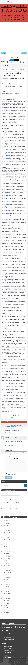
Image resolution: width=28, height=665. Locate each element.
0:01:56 (5, 144)
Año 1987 (6, 612)
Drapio (6, 437)
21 (16, 505)
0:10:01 (5, 289)
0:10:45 (5, 309)
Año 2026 (7, 520)
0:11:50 (5, 335)
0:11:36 (5, 329)
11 (7, 502)
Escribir (7, 454)
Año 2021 (7, 532)
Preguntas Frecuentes (9, 650)
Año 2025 (7, 523)
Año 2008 (7, 563)
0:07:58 (5, 245)
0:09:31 (5, 277)
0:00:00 (5, 101)
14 (16, 502)
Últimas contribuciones (9, 639)
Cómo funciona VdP (8, 652)
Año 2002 (7, 577)
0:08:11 (5, 249)
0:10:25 (5, 300)
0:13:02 (5, 364)
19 (10, 505)
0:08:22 (5, 252)
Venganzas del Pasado (6, 1)
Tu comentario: (8, 450)
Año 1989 (7, 607)
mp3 (6, 69)
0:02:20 (5, 152)
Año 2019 (7, 537)
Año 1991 (6, 603)
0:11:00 (5, 315)
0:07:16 (5, 233)
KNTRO (15, 95)
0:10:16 (5, 295)
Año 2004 (7, 572)
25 (7, 508)
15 (18, 502)
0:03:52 (5, 179)
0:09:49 (5, 285)
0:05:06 (5, 198)
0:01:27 (5, 134)
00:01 (21, 86)
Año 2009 (7, 560)
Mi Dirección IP (7, 661)
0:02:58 (5, 164)
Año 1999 (7, 584)
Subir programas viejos (9, 637)
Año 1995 (7, 593)
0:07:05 (5, 230)
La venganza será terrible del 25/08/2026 (13, 627)
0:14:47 (5, 410)
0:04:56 (5, 195)
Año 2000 (7, 582)
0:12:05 (5, 343)
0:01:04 (5, 124)
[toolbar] (16, 453)
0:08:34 (5, 256)
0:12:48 (5, 358)
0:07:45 (5, 240)
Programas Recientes (9, 633)
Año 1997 (6, 589)
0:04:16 (5, 185)
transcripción (22, 69)
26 (10, 508)
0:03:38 (5, 176)
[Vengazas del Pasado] (14, 11)
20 (13, 505)
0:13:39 (5, 379)
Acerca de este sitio (8, 646)
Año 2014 (7, 549)
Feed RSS (6, 635)
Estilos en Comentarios (9, 654)
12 (10, 502)
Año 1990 (6, 605)
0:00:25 (5, 110)
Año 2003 (7, 575)
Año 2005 (7, 570)
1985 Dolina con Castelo (12, 62)
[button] (26, 1)
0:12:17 (5, 347)
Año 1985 (6, 617)
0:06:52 (5, 227)
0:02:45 (5, 158)
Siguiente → (24, 53)
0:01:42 (5, 140)
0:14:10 (5, 392)
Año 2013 (7, 551)
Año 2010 (7, 558)
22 (18, 505)
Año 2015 (7, 546)
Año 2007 (7, 565)
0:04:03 (5, 182)
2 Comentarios (14, 418)
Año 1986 (6, 615)
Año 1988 (6, 610)
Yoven (14, 91)
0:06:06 (5, 213)
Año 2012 (7, 553)
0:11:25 (5, 325)
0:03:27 (5, 173)
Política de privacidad (9, 648)
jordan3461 (16, 93)
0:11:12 (5, 319)
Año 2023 (7, 528)
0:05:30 (5, 204)
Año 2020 (7, 535)
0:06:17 (5, 218)
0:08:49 (5, 261)
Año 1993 (7, 598)
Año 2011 (7, 556)
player (13, 69)
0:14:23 (5, 398)
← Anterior (3, 53)
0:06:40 (5, 224)
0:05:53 (5, 210)
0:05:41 (5, 207)
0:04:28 (5, 189)
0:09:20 (5, 273)
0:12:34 (5, 353)
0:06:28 (5, 219)
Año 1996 (6, 591)
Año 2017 (7, 542)
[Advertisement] (14, 36)
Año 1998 (7, 586)
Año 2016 (7, 544)
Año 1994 (7, 596)
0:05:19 (5, 201)
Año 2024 (7, 525)
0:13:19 (5, 371)
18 (7, 505)
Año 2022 (7, 530)
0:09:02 (5, 267)
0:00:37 (5, 115)
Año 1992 (6, 600)
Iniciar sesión (18, 456)
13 (13, 502)
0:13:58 (5, 386)
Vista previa (12, 454)
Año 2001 (7, 579)
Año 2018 (7, 539)
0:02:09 (5, 149)
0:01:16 (5, 129)
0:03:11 (5, 168)
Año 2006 (7, 568)
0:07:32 (5, 237)
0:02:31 (5, 155)
